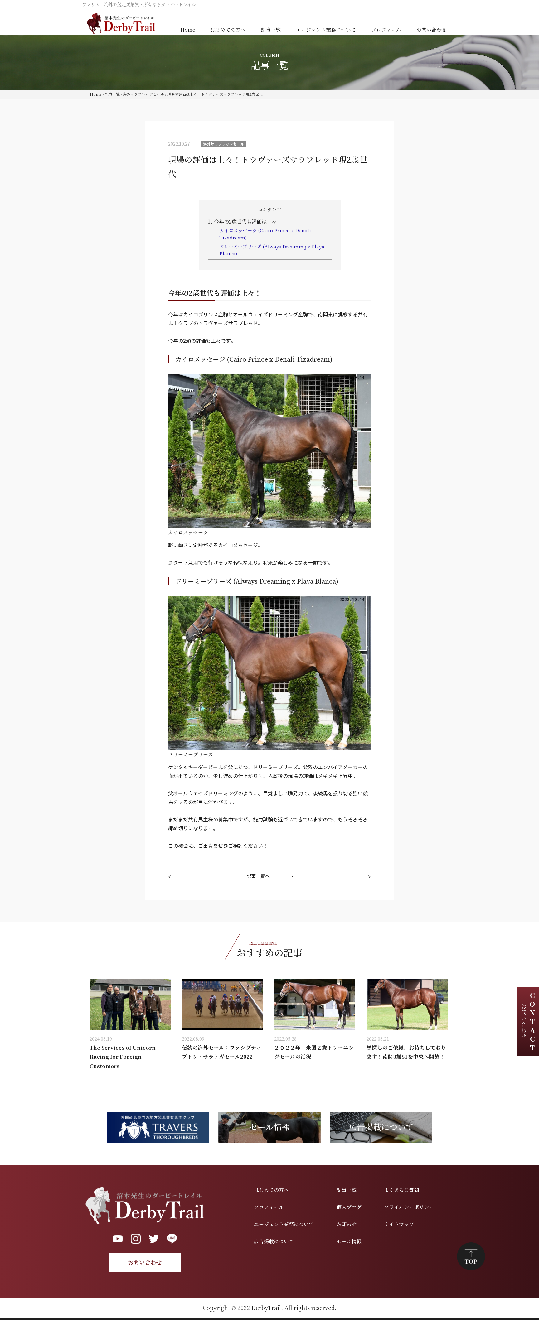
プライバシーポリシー (409, 1207)
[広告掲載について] (381, 1114)
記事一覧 (271, 30)
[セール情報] (269, 1114)
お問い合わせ (431, 30)
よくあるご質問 (401, 1190)
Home (187, 30)
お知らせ (347, 1224)
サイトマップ (399, 1224)
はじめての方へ (228, 30)
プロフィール (386, 30)
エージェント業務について (326, 30)
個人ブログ (349, 1207)
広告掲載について (274, 1242)
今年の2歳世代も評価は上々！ (245, 222)
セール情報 (349, 1242)
